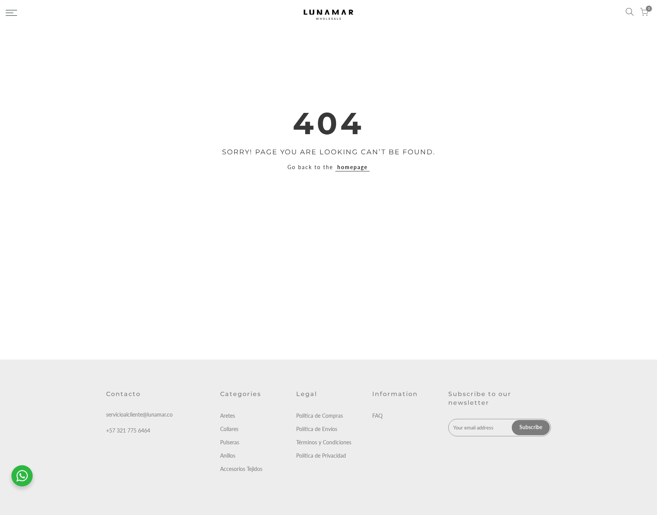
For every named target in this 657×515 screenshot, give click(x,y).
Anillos (227, 455)
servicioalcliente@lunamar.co (139, 414)
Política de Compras (319, 415)
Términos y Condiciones (323, 442)
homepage (352, 167)
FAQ (377, 415)
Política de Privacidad (321, 455)
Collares (229, 429)
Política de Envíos (316, 429)
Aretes (227, 415)
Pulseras (229, 442)
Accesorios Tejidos (241, 469)
